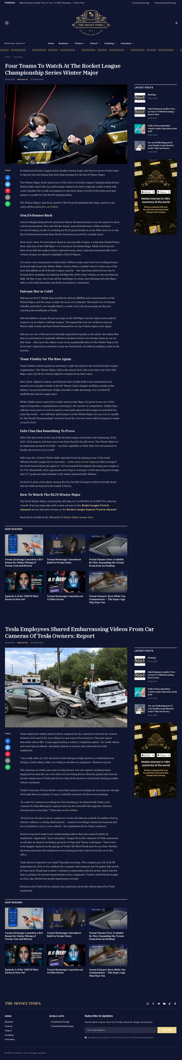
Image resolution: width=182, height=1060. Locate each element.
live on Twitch (50, 206)
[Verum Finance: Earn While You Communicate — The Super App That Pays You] (108, 581)
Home (51, 43)
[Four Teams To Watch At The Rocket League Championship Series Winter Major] (66, 124)
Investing (109, 43)
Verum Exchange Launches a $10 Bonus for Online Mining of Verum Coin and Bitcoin (24, 562)
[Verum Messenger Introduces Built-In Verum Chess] (66, 545)
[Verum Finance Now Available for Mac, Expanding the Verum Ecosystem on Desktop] (108, 545)
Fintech (94, 43)
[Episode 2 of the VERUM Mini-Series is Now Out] (24, 581)
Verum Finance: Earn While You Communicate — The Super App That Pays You (107, 599)
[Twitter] (7, 184)
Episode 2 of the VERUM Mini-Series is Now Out (22, 598)
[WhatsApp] (7, 204)
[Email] (7, 197)
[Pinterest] (7, 190)
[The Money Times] (91, 23)
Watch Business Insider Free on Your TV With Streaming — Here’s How (51, 3)
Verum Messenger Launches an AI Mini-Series (65, 598)
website (73, 810)
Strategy (152, 94)
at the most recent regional (83, 461)
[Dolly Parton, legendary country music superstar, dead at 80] (140, 129)
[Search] (176, 23)
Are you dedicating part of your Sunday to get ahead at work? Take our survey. (161, 145)
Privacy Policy (137, 1037)
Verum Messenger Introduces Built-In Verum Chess (64, 561)
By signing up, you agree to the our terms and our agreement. (120, 1037)
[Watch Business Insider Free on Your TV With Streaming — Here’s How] (140, 112)
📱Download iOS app (140, 3)
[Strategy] (140, 98)
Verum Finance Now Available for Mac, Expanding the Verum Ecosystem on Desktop (106, 562)
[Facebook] (7, 177)
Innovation (126, 43)
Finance (79, 43)
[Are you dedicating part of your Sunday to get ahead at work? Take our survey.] (140, 145)
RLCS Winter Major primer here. (75, 517)
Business (63, 43)
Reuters (88, 738)
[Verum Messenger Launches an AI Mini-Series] (66, 581)
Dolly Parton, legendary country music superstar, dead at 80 (162, 128)
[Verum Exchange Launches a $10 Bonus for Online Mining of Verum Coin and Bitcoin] (24, 545)
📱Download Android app (164, 3)
